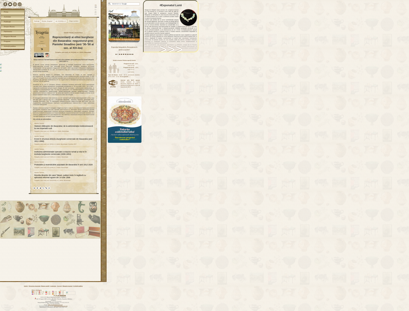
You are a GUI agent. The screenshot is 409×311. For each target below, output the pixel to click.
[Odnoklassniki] (37, 188)
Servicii (59, 286)
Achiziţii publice (78, 286)
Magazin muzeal (67, 286)
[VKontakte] (34, 188)
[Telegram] (40, 188)
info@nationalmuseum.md (60, 306)
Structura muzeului (35, 286)
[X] (43, 188)
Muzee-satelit (45, 286)
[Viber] (46, 188)
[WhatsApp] (49, 188)
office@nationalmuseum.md (55, 304)
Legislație (53, 286)
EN (96, 5)
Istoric (26, 286)
